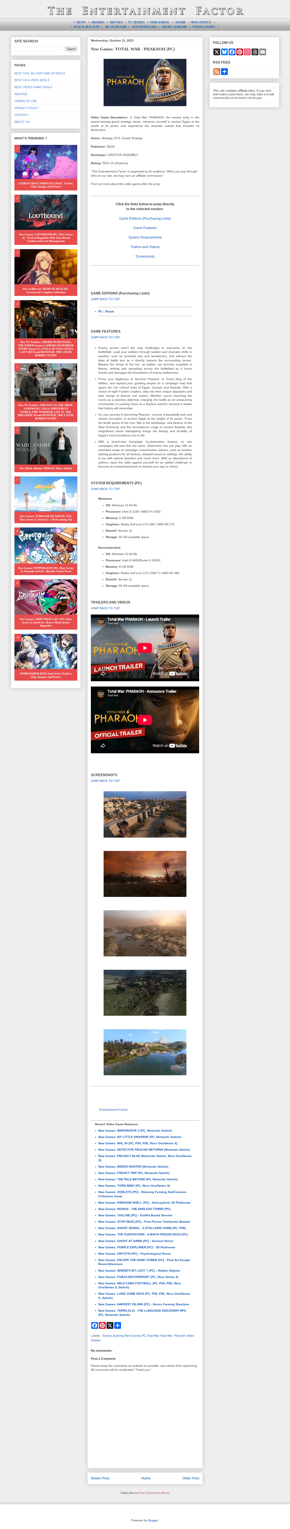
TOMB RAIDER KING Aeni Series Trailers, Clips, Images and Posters (46, 675)
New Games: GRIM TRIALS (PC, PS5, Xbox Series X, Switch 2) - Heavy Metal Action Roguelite (46, 622)
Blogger (153, 1520)
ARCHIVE (20, 94)
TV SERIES (136, 22)
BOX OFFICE (201, 22)
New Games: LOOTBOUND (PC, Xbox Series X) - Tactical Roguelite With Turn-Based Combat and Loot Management (46, 238)
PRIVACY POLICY (26, 108)
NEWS (81, 22)
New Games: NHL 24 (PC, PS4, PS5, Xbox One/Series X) (137, 1143)
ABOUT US (22, 121)
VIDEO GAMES (203, 26)
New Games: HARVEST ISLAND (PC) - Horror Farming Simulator (143, 1304)
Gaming (118, 1335)
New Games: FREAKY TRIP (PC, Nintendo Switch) (134, 1173)
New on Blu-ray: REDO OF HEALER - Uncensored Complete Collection (46, 290)
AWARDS (97, 22)
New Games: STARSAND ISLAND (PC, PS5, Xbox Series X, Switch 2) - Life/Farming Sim (46, 518)
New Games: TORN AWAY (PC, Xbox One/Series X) (134, 1185)
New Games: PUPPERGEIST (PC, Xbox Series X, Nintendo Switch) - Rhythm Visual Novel (45, 569)
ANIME (180, 22)
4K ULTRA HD (116, 26)
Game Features (145, 228)
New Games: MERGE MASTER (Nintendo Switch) (133, 1166)
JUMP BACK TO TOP (105, 299)
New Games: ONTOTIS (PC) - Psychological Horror (134, 1253)
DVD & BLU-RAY (87, 26)
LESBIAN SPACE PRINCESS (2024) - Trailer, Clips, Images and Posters (45, 185)
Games (107, 1335)
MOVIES (116, 22)
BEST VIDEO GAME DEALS (33, 87)
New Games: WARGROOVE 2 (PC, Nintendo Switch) (135, 1130)
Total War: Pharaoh (173, 1335)
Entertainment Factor (113, 1109)
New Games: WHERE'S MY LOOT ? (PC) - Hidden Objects (139, 1270)
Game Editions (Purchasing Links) (145, 218)
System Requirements (145, 237)
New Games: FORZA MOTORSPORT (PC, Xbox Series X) (138, 1277)
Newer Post (100, 1478)
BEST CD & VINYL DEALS (31, 80)
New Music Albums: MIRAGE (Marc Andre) (46, 468)
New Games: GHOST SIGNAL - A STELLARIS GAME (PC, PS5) (142, 1228)
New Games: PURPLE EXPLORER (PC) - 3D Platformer (136, 1247)
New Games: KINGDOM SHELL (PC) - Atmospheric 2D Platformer (144, 1202)
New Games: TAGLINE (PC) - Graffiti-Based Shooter (135, 1215)
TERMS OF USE (25, 101)
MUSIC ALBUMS (174, 26)
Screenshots (145, 256)
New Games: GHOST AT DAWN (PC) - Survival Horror (135, 1241)
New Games (132, 1335)
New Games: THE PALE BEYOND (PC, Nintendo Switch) (138, 1179)
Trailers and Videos (145, 247)
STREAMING (160, 22)
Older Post (190, 1478)
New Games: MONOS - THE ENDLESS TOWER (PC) (134, 1209)
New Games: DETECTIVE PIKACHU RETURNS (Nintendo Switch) (144, 1149)
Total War (153, 1335)
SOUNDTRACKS (144, 26)
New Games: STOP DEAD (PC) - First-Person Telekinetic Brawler (144, 1221)
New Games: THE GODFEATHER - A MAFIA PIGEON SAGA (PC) (143, 1234)
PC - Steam (106, 311)
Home (146, 1478)
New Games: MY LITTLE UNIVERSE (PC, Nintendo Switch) (139, 1137)
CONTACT (21, 115)
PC (144, 1335)
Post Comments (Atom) (154, 1492)
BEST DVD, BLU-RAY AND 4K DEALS (39, 73)
